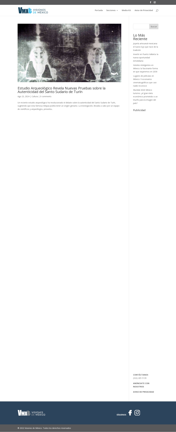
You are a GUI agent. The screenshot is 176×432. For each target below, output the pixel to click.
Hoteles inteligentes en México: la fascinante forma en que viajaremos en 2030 (145, 68)
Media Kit (126, 10)
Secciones (111, 10)
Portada (99, 10)
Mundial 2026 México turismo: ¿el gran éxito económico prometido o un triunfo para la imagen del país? (145, 96)
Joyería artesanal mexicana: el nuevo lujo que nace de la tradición (145, 46)
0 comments (45, 96)
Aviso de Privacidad (144, 10)
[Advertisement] (145, 154)
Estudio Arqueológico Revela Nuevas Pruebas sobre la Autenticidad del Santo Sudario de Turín (61, 90)
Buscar (154, 26)
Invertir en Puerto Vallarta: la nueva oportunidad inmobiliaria (145, 57)
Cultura (35, 96)
